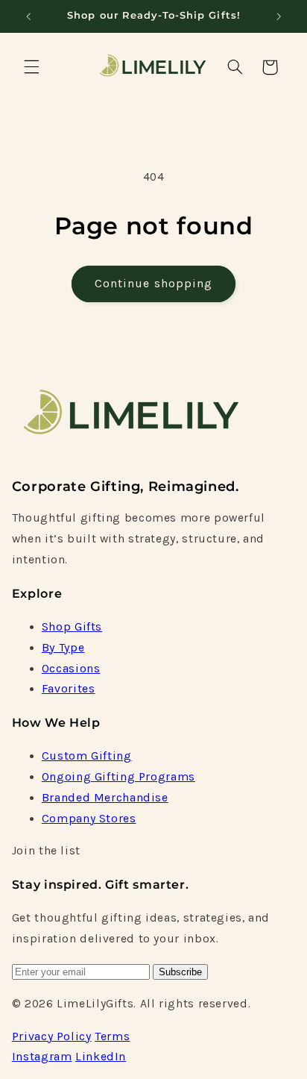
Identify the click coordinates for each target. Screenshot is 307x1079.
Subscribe (180, 972)
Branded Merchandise (105, 797)
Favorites (68, 688)
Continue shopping (153, 283)
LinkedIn (100, 1056)
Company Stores (89, 818)
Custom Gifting (87, 756)
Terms (112, 1036)
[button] (31, 67)
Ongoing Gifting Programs (118, 777)
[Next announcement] (278, 16)
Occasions (71, 668)
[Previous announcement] (28, 16)
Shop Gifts (72, 627)
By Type (63, 647)
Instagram (42, 1056)
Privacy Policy (52, 1036)
